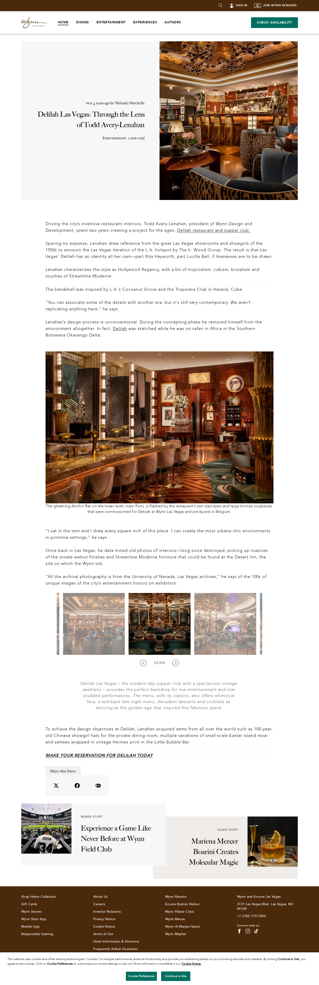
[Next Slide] (175, 662)
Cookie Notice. (191, 964)
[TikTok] (256, 931)
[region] (159, 968)
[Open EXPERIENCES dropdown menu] (160, 22)
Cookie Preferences (141, 976)
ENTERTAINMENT (111, 22)
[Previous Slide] (143, 662)
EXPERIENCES (145, 22)
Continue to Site (176, 976)
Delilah (120, 328)
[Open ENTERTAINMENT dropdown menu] (128, 22)
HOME (63, 22)
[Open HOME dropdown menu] (71, 22)
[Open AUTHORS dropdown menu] (184, 22)
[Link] (34, 22)
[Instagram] (247, 931)
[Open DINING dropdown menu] (92, 22)
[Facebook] (239, 931)
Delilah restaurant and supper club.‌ (213, 230)
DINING (82, 22)
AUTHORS (172, 22)
